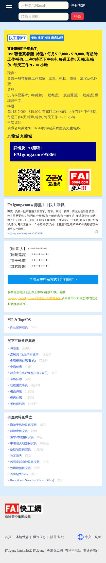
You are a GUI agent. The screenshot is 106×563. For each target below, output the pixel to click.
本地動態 (22, 537)
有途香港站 (91, 550)
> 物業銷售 (15, 455)
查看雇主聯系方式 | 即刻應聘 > (53, 279)
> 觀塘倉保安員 (18, 431)
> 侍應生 (13, 348)
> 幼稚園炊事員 (18, 385)
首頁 (8, 537)
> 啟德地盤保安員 (19, 449)
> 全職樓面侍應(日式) (22, 360)
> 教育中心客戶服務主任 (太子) (28, 373)
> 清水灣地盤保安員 (21, 437)
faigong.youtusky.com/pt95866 (25, 233)
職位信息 (39, 537)
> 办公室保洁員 (18, 327)
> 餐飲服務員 (16, 404)
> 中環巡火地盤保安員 (22, 443)
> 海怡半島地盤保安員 (22, 425)
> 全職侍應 (15, 367)
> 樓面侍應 (15, 391)
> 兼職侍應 (15, 379)
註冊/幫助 (57, 537)
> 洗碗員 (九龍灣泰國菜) (23, 354)
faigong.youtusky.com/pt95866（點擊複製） (35, 298)
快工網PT (17, 38)
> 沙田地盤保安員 (19, 468)
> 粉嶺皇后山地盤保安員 (24, 462)
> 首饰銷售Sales (18, 474)
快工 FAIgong (35, 550)
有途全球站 (73, 550)
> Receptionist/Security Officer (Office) (31, 480)
